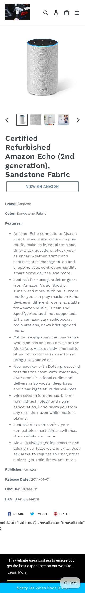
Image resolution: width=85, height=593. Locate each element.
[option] (22, 120)
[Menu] (77, 12)
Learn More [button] (17, 572)
